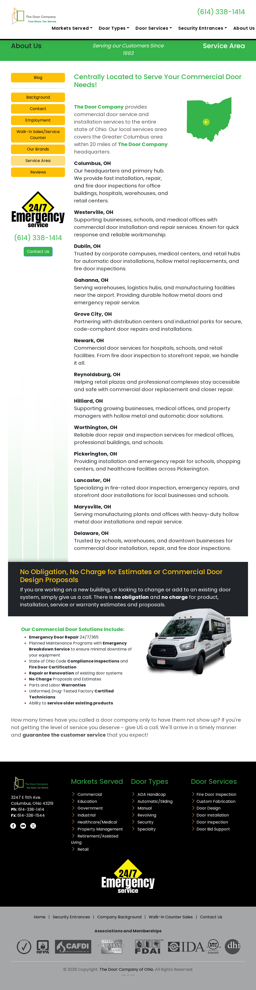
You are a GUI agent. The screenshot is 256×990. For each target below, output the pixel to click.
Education (87, 801)
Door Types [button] (112, 28)
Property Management (100, 829)
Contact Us (38, 251)
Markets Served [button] (70, 28)
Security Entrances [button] (201, 28)
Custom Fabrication (216, 801)
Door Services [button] (152, 28)
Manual (145, 808)
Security (146, 822)
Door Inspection (212, 822)
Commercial (90, 794)
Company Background (119, 917)
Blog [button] (38, 77)
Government (90, 808)
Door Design (208, 808)
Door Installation (212, 815)
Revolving (147, 815)
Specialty (147, 829)
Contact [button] (38, 109)
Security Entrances (71, 917)
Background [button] (38, 97)
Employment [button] (38, 120)
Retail (83, 849)
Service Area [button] (38, 161)
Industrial (87, 815)
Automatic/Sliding (155, 801)
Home (40, 917)
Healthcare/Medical (97, 822)
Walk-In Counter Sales (171, 917)
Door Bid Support (213, 829)
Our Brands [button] (38, 149)
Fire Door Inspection (216, 794)
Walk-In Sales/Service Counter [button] (38, 135)
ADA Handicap (152, 794)
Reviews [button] (38, 172)
